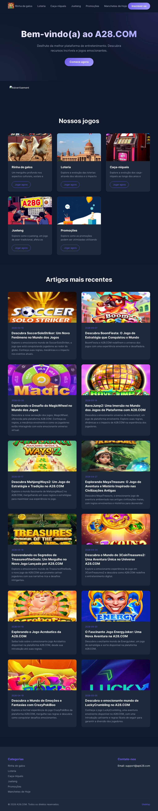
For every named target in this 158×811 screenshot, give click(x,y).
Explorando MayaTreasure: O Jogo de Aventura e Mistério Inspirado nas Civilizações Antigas (113, 486)
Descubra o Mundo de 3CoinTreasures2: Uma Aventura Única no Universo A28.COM (115, 559)
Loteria (41, 6)
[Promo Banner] (79, 93)
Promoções (92, 6)
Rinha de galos (23, 6)
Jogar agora (21, 184)
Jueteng (76, 6)
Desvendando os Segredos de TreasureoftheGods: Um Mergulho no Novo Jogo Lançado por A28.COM (39, 559)
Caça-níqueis (58, 6)
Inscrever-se (139, 6)
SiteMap (146, 804)
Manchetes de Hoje (115, 6)
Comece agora (79, 61)
